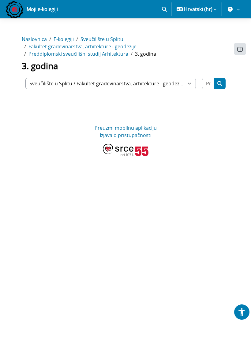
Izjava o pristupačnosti (126, 135)
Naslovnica (34, 39)
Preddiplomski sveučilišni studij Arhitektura (78, 53)
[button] (164, 9)
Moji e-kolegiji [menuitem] (42, 9)
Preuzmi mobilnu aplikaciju (126, 128)
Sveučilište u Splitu (102, 39)
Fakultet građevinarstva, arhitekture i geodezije (82, 46)
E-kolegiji (64, 39)
